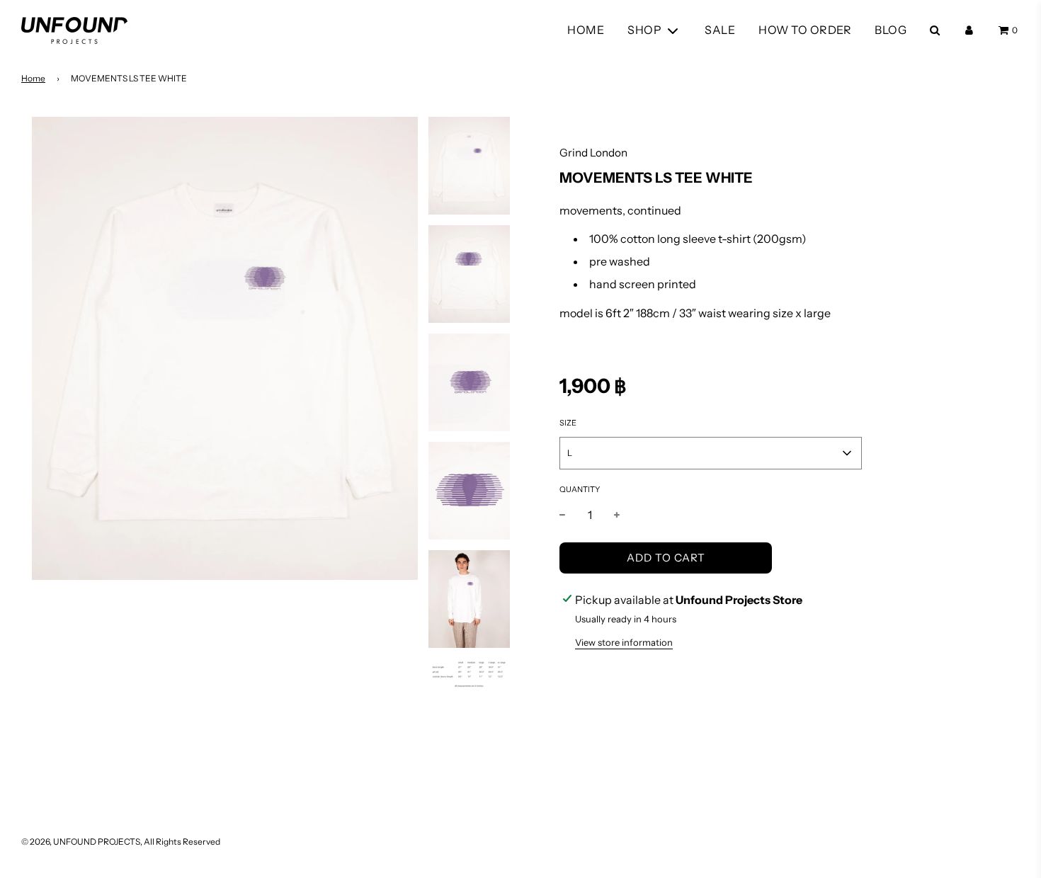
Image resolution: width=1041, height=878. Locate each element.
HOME (585, 30)
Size (567, 423)
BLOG (890, 30)
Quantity (579, 489)
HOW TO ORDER (804, 30)
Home (33, 78)
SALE (720, 30)
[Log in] (969, 30)
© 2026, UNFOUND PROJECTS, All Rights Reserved (120, 841)
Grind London (593, 152)
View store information (624, 642)
